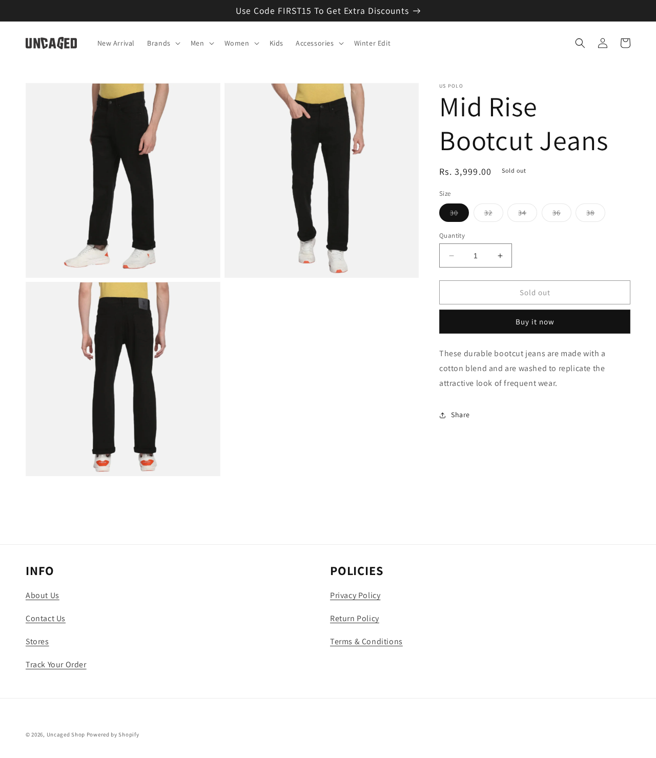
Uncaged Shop (66, 734)
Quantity (452, 235)
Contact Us (46, 618)
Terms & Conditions (366, 641)
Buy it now (535, 321)
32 (493, 215)
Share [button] (460, 414)
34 (527, 215)
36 (561, 215)
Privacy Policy (355, 595)
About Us (42, 595)
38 (595, 215)
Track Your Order (56, 664)
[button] (162, 43)
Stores (37, 641)
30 (459, 215)
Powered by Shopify (113, 734)
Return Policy (354, 618)
